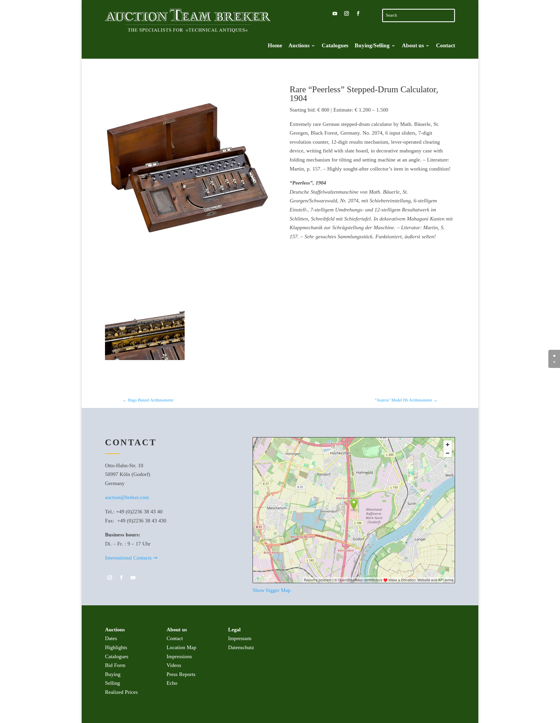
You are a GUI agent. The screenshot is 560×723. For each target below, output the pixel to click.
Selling (112, 683)
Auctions (298, 46)
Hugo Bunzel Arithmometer (148, 400)
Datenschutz (241, 647)
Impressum (239, 638)
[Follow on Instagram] (346, 13)
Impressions (179, 656)
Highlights (116, 647)
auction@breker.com (127, 497)
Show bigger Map (271, 590)
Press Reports (181, 674)
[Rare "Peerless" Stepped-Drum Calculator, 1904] (187, 168)
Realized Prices (121, 692)
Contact (445, 46)
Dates (111, 638)
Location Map (181, 647)
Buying (112, 674)
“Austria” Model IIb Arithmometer (406, 400)
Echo (172, 683)
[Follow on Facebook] (358, 13)
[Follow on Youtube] (335, 13)
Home (275, 46)
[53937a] (145, 375)
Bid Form (115, 665)
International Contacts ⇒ (131, 558)
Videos (174, 665)
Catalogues (335, 46)
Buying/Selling (372, 46)
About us (413, 46)
